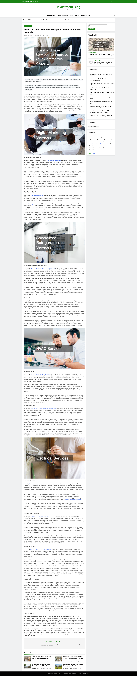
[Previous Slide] (112, 1)
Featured (90, 52)
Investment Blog (68, 7)
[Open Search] (114, 15)
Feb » (93, 153)
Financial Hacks (51, 15)
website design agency (37, 195)
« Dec (89, 153)
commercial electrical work (73, 499)
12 (103, 143)
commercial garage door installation (41, 516)
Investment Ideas (85, 15)
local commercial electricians (37, 484)
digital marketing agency (53, 160)
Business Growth (63, 15)
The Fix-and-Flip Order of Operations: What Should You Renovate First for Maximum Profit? (103, 64)
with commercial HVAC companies (40, 374)
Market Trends (74, 15)
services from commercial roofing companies (44, 408)
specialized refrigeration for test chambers (43, 268)
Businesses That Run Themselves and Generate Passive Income (92, 1)
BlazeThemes (86, 673)
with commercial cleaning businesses (40, 549)
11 (100, 143)
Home (94, 52)
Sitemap (74, 673)
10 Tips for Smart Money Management (99, 54)
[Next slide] (114, 1)
